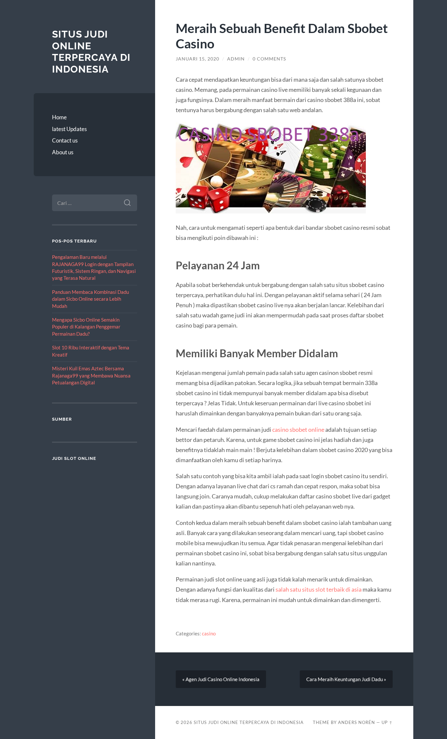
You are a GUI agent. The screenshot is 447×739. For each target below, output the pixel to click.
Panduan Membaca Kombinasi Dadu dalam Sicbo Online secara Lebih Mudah (90, 299)
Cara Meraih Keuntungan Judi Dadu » (346, 679)
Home (59, 117)
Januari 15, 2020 (197, 58)
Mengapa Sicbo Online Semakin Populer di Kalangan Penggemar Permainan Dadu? (86, 327)
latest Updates (69, 129)
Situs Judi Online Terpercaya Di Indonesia (91, 51)
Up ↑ (387, 722)
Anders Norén (356, 722)
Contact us (65, 140)
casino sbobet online (298, 429)
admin (236, 58)
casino (209, 633)
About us (62, 152)
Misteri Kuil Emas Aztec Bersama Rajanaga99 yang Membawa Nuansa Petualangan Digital (91, 375)
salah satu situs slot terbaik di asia (319, 589)
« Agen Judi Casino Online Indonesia (220, 679)
